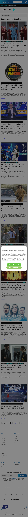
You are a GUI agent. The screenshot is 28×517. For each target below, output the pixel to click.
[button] (14, 267)
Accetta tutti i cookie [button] (14, 264)
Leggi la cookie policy (18, 261)
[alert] (14, 258)
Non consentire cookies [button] (26, 247)
